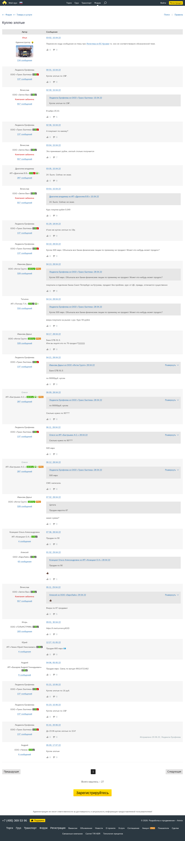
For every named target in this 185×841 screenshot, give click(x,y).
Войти (163, 3)
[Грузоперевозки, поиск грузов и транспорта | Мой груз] (4, 3)
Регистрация (176, 3)
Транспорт (86, 3)
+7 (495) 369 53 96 (14, 820)
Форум (97, 3)
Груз (77, 3)
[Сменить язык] (21, 2)
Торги (69, 3)
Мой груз (13, 3)
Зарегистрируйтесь (92, 793)
